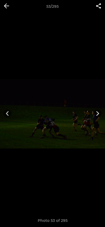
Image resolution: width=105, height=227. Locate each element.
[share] (98, 6)
